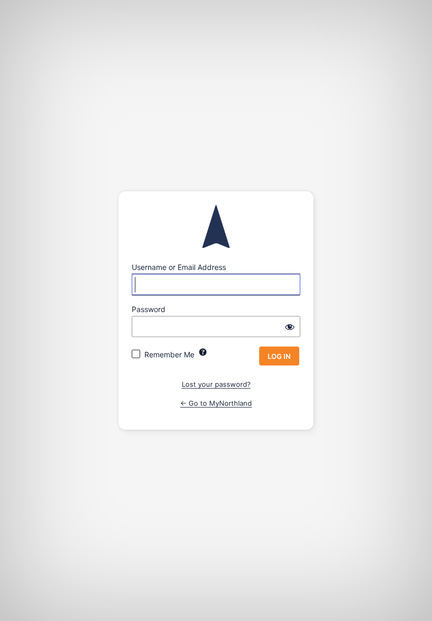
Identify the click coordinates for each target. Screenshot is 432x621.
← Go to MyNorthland (216, 402)
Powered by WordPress (216, 227)
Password (148, 309)
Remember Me (169, 354)
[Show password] (289, 326)
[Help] (203, 352)
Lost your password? (216, 384)
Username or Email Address (179, 267)
